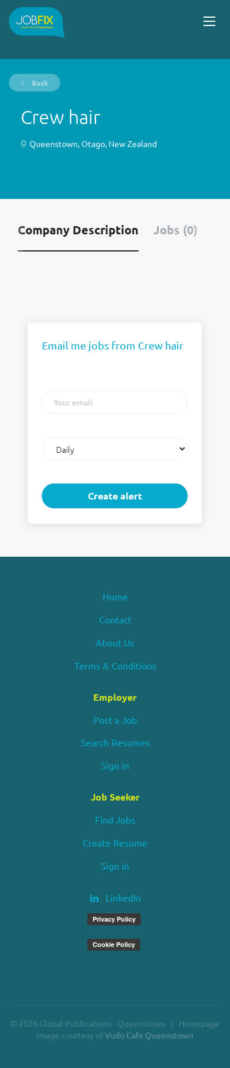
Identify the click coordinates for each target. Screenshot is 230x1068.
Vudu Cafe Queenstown (149, 1035)
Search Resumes (115, 742)
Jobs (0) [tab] (175, 229)
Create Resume (115, 842)
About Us (115, 642)
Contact (115, 619)
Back (39, 82)
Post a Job (115, 720)
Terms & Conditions (115, 665)
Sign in (115, 765)
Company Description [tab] (78, 229)
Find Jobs (115, 819)
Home (115, 596)
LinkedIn (123, 897)
